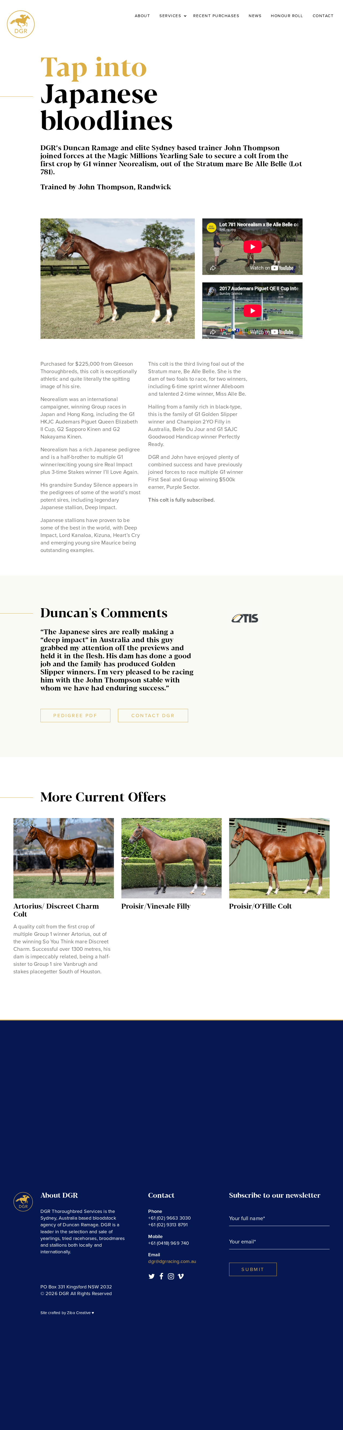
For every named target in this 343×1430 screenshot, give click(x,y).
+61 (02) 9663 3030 (169, 1218)
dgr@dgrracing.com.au (172, 1261)
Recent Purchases (216, 15)
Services (170, 15)
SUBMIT (252, 1269)
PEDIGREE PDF (75, 715)
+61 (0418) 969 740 (168, 1243)
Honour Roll (287, 15)
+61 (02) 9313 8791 (168, 1225)
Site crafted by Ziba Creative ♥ (67, 1312)
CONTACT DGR (153, 715)
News (255, 15)
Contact (323, 15)
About (142, 15)
